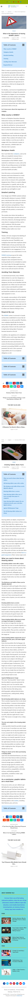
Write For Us (16, 992)
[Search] (26, 6)
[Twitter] (9, 2)
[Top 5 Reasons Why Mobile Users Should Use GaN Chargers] (14, 851)
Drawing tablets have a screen (12, 491)
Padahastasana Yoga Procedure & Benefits (17, 961)
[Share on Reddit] (4, 386)
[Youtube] (18, 2)
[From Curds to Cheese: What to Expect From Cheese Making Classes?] (6, 930)
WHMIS (6, 315)
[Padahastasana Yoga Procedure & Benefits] (6, 962)
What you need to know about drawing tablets (14, 479)
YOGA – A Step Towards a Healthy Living (18, 970)
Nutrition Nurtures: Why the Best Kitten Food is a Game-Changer (19, 920)
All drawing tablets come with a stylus (14, 483)
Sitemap (10, 992)
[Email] (20, 2)
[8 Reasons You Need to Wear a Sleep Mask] (14, 416)
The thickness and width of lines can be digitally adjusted (14, 487)
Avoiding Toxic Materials (10, 61)
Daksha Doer (19, 995)
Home (3, 11)
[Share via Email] (21, 386)
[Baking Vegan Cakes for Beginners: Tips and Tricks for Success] (6, 940)
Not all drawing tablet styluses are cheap (13, 512)
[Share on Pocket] (18, 386)
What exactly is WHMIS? (10, 49)
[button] (14, 433)
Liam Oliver (6, 37)
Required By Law (8, 65)
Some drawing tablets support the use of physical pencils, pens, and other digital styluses (14, 503)
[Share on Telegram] (14, 386)
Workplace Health (8, 52)
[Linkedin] (17, 983)
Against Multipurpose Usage (11, 508)
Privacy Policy (20, 989)
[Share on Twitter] (10, 383)
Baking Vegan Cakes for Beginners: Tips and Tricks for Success (18, 939)
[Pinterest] (13, 2)
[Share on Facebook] (7, 383)
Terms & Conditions (9, 989)
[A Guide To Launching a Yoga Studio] (6, 953)
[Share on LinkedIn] (17, 383)
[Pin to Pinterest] (14, 383)
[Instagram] (11, 2)
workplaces (16, 154)
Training (6, 58)
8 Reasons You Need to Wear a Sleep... (14, 427)
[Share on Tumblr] (21, 383)
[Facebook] (4, 983)
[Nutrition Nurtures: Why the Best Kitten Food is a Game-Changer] (6, 921)
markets (16, 800)
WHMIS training (6, 255)
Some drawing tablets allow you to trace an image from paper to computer (13, 496)
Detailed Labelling (8, 55)
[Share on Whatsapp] (11, 386)
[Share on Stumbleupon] (7, 386)
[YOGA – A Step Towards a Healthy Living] (6, 972)
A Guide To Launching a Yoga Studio (18, 951)
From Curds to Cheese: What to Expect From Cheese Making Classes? (19, 929)
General (9, 11)
